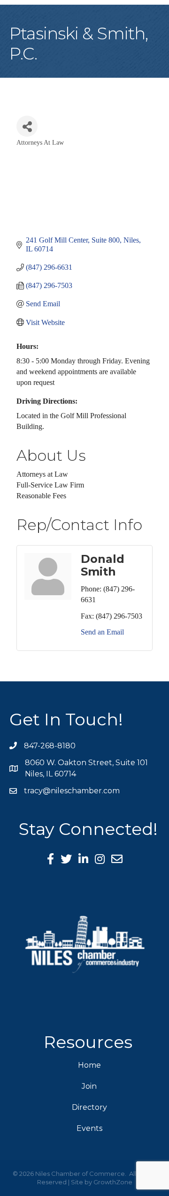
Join (89, 1086)
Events (89, 1128)
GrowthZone (112, 1182)
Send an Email (102, 632)
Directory (89, 1107)
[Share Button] (27, 126)
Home (89, 1065)
